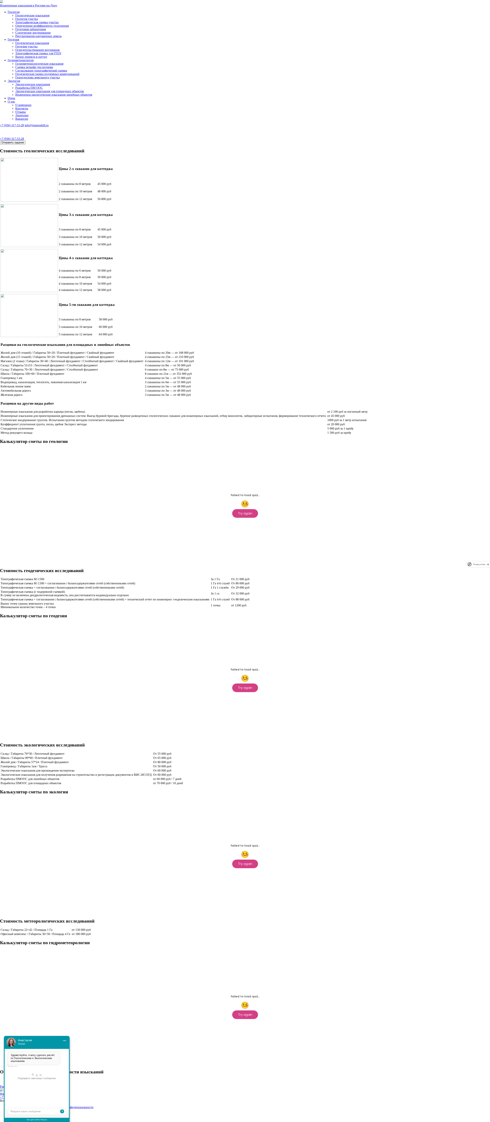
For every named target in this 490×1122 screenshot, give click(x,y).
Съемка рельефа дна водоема (34, 67)
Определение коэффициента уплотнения (42, 25)
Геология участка (26, 18)
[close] (488, 564)
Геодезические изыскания (32, 43)
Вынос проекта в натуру (31, 56)
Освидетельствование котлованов (37, 49)
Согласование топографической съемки (41, 70)
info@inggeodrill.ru (37, 125)
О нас (11, 101)
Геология (14, 12)
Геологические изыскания (32, 15)
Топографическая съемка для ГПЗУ (38, 53)
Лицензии (22, 115)
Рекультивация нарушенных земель (38, 36)
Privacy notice (479, 564)
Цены (11, 98)
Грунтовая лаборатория (30, 29)
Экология (14, 80)
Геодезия (13, 39)
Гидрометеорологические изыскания (39, 63)
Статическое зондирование (33, 32)
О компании (23, 105)
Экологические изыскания (32, 84)
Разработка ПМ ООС (29, 87)
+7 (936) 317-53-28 (12, 125)
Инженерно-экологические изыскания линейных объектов (53, 94)
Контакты (21, 108)
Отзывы (20, 112)
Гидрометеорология (20, 60)
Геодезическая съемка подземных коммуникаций (47, 74)
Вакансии (21, 118)
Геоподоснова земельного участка (37, 77)
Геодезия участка (26, 46)
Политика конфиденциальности (72, 1107)
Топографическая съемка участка (37, 22)
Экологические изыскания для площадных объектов (49, 91)
